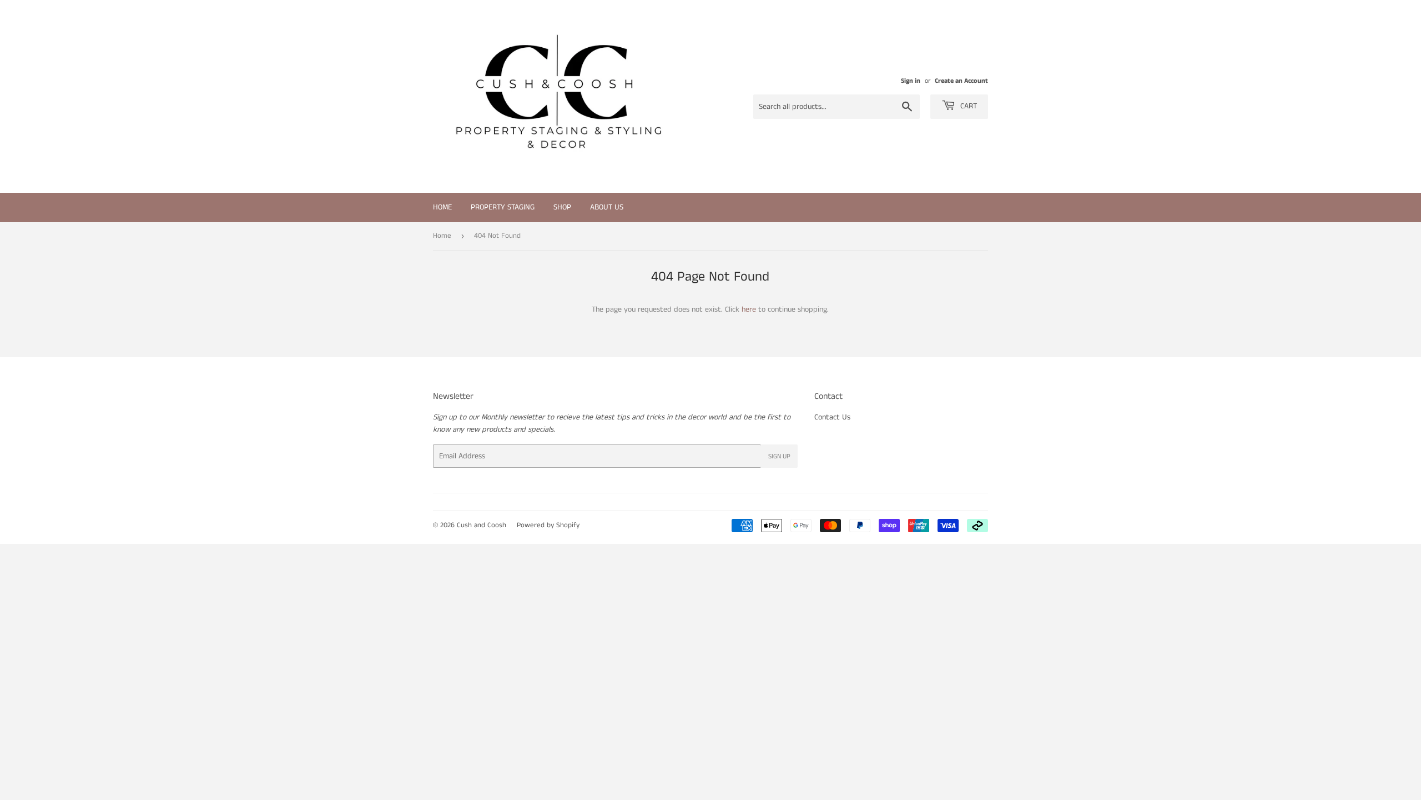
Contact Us (832, 417)
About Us (606, 207)
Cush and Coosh (481, 525)
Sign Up (779, 456)
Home (442, 207)
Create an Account (961, 81)
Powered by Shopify (548, 525)
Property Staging (503, 207)
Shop (562, 207)
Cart (967, 106)
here (749, 309)
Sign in (910, 81)
